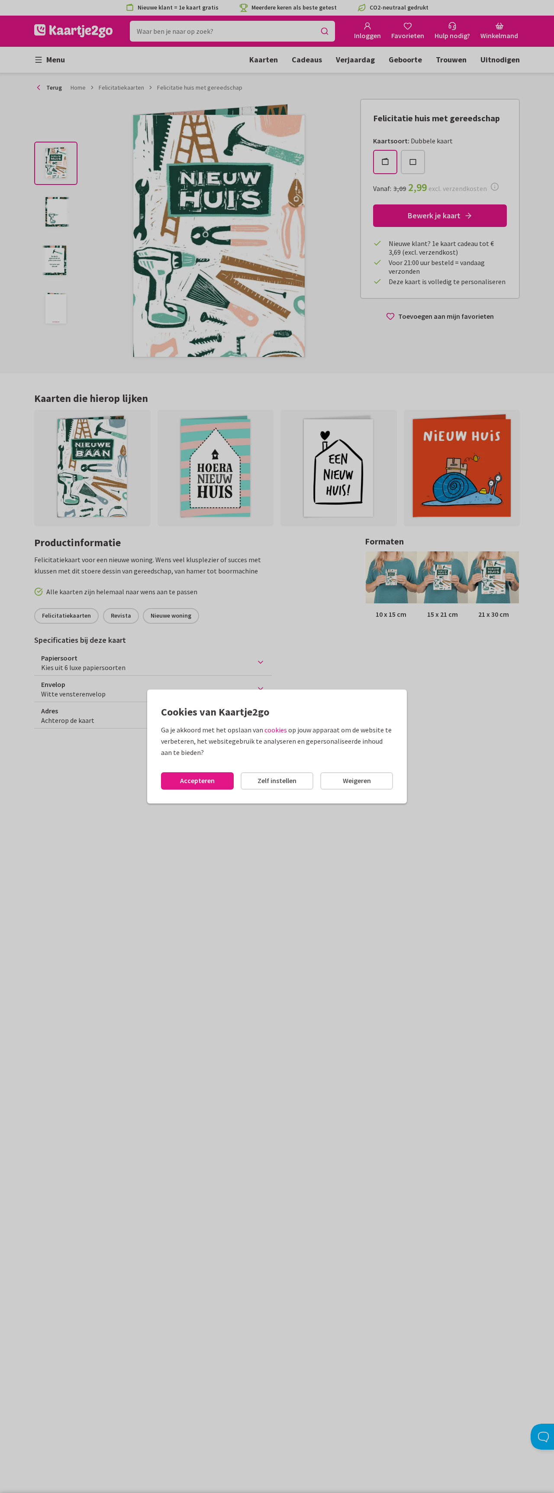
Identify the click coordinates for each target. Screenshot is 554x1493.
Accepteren (197, 780)
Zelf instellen (277, 780)
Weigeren (357, 780)
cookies (275, 729)
